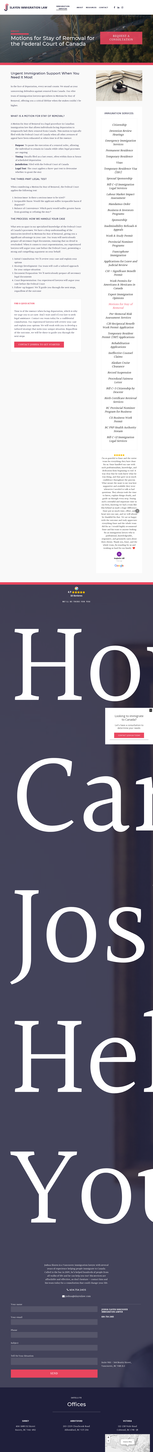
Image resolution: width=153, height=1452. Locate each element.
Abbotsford (76, 1420)
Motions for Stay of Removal (120, 306)
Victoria (127, 1420)
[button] (101, 511)
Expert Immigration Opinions (120, 296)
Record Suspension (119, 372)
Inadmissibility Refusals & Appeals (120, 228)
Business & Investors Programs (120, 212)
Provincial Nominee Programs (120, 244)
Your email (16, 1317)
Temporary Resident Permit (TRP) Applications (118, 335)
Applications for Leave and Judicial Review (120, 263)
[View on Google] (119, 554)
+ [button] (108, 1437)
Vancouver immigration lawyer (79, 1265)
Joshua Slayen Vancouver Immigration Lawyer (114, 1310)
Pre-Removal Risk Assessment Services (118, 316)
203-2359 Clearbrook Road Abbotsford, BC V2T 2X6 (76, 1428)
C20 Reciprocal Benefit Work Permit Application (118, 326)
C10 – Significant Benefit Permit (120, 273)
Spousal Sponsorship (119, 178)
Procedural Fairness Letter (120, 380)
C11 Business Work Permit (120, 420)
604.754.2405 (77, 1289)
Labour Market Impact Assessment (120, 196)
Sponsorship (119, 220)
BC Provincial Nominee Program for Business (120, 410)
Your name (16, 1304)
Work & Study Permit (119, 236)
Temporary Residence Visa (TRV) (120, 170)
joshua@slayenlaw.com (78, 1296)
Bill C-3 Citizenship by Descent (120, 390)
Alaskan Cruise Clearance (120, 365)
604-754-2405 (107, 1316)
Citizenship (119, 125)
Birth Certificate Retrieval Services (120, 400)
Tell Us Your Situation (22, 1356)
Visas (119, 162)
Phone (14, 1330)
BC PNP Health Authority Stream (120, 429)
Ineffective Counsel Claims (120, 355)
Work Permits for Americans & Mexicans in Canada (119, 285)
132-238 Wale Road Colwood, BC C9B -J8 (127, 1428)
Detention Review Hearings (120, 133)
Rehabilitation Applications (119, 345)
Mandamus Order (119, 204)
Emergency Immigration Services (120, 142)
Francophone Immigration (119, 253)
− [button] (108, 1440)
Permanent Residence (119, 150)
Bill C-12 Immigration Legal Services (120, 186)
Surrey (25, 1420)
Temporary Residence (119, 156)
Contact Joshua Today (129, 735)
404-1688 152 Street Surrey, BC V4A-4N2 (25, 1428)
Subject (14, 1343)
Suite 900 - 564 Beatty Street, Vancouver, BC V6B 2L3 (116, 1364)
